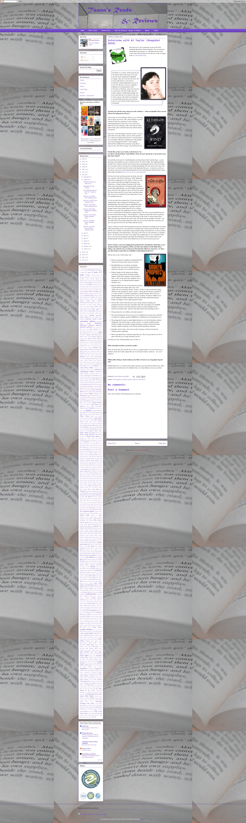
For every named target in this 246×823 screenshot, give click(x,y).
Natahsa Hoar (99, 553)
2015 (83, 252)
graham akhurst (92, 427)
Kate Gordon (96, 480)
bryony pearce (83, 344)
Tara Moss (92, 676)
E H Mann (88, 395)
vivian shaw (89, 701)
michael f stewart (88, 541)
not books (87, 566)
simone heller (98, 644)
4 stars (95, 272)
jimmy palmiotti (96, 458)
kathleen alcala (83, 485)
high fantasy (92, 432)
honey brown (83, 436)
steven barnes (87, 661)
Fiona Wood (89, 412)
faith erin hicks (98, 408)
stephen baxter (85, 659)
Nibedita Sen (90, 559)
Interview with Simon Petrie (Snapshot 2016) (90, 205)
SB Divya (83, 627)
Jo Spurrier (87, 460)
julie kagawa (85, 469)
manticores (82, 517)
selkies (95, 633)
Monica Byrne (89, 548)
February (86, 246)
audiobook (88, 319)
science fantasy (97, 627)
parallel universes (91, 570)
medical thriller (87, 533)
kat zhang (85, 480)
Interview (136, 379)
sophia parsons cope (97, 650)
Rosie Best (93, 612)
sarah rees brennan (95, 623)
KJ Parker (82, 496)
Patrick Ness (99, 574)
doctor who (95, 391)
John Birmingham (84, 464)
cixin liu (94, 362)
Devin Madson (91, 388)
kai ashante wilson (94, 474)
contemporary (98, 369)
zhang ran (84, 717)
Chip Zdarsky (98, 356)
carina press (83, 345)
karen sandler (83, 478)
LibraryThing (83, 89)
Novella (92, 566)
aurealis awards (97, 319)
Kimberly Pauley (88, 495)
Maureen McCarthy (94, 530)
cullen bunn (82, 377)
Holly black (99, 434)
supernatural (91, 668)
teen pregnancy (98, 677)
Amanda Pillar (90, 301)
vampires (91, 698)
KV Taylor (85, 500)
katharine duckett (87, 484)
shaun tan (86, 637)
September (87, 177)
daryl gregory (91, 380)
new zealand (98, 557)
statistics (99, 654)
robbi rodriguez (87, 607)
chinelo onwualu (90, 356)
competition (82, 369)
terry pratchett (98, 679)
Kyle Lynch (91, 500)
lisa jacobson (83, 509)
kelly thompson (89, 491)
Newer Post (112, 443)
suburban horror (88, 665)
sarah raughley (87, 623)
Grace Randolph (84, 427)
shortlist (88, 641)
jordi (97, 465)
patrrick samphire (84, 576)
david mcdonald (83, 382)
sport (85, 653)
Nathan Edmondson (85, 555)
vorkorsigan (98, 701)
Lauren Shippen (90, 504)
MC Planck (87, 531)
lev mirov (97, 506)
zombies (94, 717)
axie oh (95, 327)
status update (84, 655)
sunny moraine (98, 666)
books (81, 336)
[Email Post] (133, 376)
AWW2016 (83, 327)
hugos (93, 436)
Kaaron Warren (94, 473)
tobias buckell (96, 687)
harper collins (98, 431)
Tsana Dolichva (95, 40)
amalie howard (98, 297)
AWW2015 (99, 325)
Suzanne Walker (94, 670)
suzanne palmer (87, 670)
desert (86, 388)
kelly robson (91, 489)
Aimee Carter (98, 284)
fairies (86, 408)
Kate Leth (87, 482)
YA (95, 710)
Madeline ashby (98, 513)
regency (87, 599)
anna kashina (83, 313)
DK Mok (87, 391)
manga (100, 515)
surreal (81, 670)
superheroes (84, 668)
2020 (83, 164)
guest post (87, 429)
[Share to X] (141, 377)
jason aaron (89, 447)
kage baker (87, 474)
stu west (87, 663)
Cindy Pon (86, 362)
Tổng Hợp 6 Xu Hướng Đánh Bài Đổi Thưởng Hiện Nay (90, 756)
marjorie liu (99, 524)
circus (90, 362)
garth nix (88, 420)
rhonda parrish (89, 601)
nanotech (85, 551)
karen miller (99, 476)
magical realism (85, 515)
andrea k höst (98, 306)
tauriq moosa (98, 676)
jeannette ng (82, 451)
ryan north (82, 616)
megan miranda (89, 535)
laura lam (99, 502)
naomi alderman (90, 551)
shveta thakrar (94, 641)
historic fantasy (84, 434)
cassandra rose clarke (93, 349)
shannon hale (87, 635)
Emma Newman (97, 402)
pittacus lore (83, 583)
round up (99, 612)
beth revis (91, 333)
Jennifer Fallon (93, 453)
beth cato (86, 333)
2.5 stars (85, 270)
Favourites (106, 30)
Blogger (142, 819)
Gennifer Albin (88, 421)
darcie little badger (88, 379)
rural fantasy (95, 614)
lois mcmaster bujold (87, 511)
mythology (87, 550)
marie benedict (89, 520)
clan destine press (92, 364)
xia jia (88, 711)
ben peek (99, 331)
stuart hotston (93, 663)
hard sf (92, 431)
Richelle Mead (91, 603)
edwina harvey (87, 397)
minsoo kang (83, 546)
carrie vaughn (87, 347)
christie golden (83, 360)
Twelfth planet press (92, 694)
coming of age (98, 367)
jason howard (95, 447)
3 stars (82, 272)
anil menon (86, 311)
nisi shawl (85, 563)
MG (98, 539)
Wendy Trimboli (86, 707)
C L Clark (90, 344)
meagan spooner (94, 531)
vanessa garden (83, 699)
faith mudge (82, 410)
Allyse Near (96, 293)
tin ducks (97, 685)
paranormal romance (85, 572)
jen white (100, 451)
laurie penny (97, 504)
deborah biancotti (86, 384)
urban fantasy (89, 696)
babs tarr (100, 327)
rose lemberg (86, 612)
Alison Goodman (90, 293)
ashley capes (92, 317)
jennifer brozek (84, 453)
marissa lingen (92, 524)
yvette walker (91, 715)
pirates (100, 581)
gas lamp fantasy (97, 420)
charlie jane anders (97, 353)
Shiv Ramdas (95, 639)
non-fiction (99, 565)
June (85, 235)
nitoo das (91, 563)
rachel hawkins (89, 588)
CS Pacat (100, 375)
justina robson (98, 469)
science (89, 627)
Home (82, 30)
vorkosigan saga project (87, 703)
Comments (85, 60)
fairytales (91, 408)
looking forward (98, 511)
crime (95, 375)
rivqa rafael (91, 605)
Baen (81, 329)
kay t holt (91, 487)
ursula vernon (98, 696)
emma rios (82, 404)
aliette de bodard (93, 291)
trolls (100, 692)
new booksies (90, 557)
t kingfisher (86, 672)
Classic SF (99, 364)
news (81, 559)
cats (101, 351)
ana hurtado (89, 304)
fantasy (89, 410)
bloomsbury (82, 334)
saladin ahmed (98, 616)
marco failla (89, 517)
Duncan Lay (98, 393)
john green (96, 464)
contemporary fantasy (87, 371)
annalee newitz (84, 315)
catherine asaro (87, 351)
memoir (81, 539)
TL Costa (90, 687)
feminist (94, 410)
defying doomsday (87, 386)
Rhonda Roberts (98, 601)
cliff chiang (83, 366)
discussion (99, 390)
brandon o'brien (87, 336)
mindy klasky (98, 544)
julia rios (96, 467)
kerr (81, 493)
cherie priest (98, 355)
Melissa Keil (88, 537)
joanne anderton (95, 460)
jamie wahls (93, 445)
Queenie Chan (98, 585)
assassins (82, 319)
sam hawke (93, 618)
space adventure (84, 652)
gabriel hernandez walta (89, 418)
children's (82, 356)
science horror (96, 629)
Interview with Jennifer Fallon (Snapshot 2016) (89, 216)
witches (82, 711)
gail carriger (98, 418)
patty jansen (92, 576)
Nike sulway (86, 561)
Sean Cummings (88, 631)
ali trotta (85, 289)
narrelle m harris (91, 553)
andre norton (83, 306)
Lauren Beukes (83, 504)
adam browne (94, 280)
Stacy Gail (94, 653)
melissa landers (95, 537)
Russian (100, 614)
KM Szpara (95, 496)
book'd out (85, 726)
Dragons (91, 393)
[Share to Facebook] (143, 377)
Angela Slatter (83, 310)
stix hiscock (94, 661)
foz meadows (96, 412)
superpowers (98, 668)
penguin (94, 577)
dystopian (82, 395)
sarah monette (95, 621)
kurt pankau (87, 498)
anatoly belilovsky (97, 304)
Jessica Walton (96, 456)
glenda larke (86, 425)
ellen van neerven (96, 400)
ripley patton (99, 603)
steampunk (99, 655)
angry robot (95, 310)
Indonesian (88, 440)
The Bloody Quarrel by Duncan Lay (89, 182)
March (86, 243)
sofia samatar (89, 648)
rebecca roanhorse (97, 596)
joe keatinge (92, 462)
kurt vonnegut (94, 498)
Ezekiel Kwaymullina (96, 406)
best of (81, 333)
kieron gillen (85, 493)
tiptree (85, 687)
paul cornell (82, 577)
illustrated (82, 440)
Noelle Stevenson (90, 565)
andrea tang (82, 308)
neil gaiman (99, 555)
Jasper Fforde (93, 449)
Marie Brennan (98, 520)
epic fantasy (95, 404)
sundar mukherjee (87, 666)
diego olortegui (98, 388)
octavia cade (99, 566)
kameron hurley (87, 476)
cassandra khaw (84, 349)
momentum (83, 548)
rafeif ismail (95, 590)
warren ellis (83, 705)
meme (100, 537)
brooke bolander (98, 342)
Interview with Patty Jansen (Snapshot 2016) (88, 222)
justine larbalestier (85, 471)
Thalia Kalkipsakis (84, 681)
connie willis (89, 369)
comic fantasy (84, 367)
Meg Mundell (94, 533)
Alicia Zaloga (96, 289)
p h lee (100, 568)
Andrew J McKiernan (91, 308)
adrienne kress (83, 284)
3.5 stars (88, 272)
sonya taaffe (88, 650)
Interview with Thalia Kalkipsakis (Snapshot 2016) (90, 210)
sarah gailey (88, 621)
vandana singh (98, 698)
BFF (100, 333)
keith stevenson (98, 487)
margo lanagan (98, 517)
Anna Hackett (98, 311)
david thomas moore (92, 382)
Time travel (90, 685)
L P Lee (85, 502)
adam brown (87, 280)
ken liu (95, 491)
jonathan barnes (92, 465)
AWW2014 (91, 325)
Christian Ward (98, 358)
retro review (83, 601)
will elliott (90, 709)
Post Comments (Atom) (141, 450)
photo (81, 581)
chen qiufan (91, 355)
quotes (85, 587)
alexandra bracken (88, 288)
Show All (100, 760)
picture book (87, 581)
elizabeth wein (88, 401)
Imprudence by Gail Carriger (88, 187)
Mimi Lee (93, 544)
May (85, 238)
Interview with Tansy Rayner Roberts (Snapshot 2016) (89, 228)
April (85, 241)
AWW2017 (90, 327)
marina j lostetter (93, 522)
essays (87, 406)
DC (98, 382)
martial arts (90, 526)
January (86, 249)
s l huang (87, 616)
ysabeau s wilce (83, 715)
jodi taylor (86, 462)
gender (81, 421)
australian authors (127, 379)
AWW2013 (83, 325)
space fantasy (94, 652)
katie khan (85, 487)
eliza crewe (88, 399)
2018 (83, 169)
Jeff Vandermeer (89, 451)
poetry (95, 583)
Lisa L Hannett (89, 509)
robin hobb (85, 611)
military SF (87, 544)
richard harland (83, 603)
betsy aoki (96, 333)
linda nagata (92, 507)
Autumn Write (86, 748)
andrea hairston (90, 306)
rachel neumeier (98, 588)
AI (93, 284)
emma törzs (88, 404)
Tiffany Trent (83, 685)
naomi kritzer (98, 552)
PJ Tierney (90, 583)
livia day (99, 509)
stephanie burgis (84, 657)
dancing (97, 377)
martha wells (83, 526)
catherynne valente (95, 351)
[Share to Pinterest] (144, 377)
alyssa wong (83, 297)
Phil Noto (92, 579)
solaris (96, 648)
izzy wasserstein (93, 443)
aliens (86, 291)
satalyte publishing (88, 625)
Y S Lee (92, 711)
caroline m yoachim (91, 345)
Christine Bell (92, 360)
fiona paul (99, 410)
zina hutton (89, 717)
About (147, 30)
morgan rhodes (98, 548)
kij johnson (91, 493)
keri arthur (99, 491)
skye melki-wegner (94, 646)
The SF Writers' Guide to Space (128, 30)
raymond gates (96, 592)
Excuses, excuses (86, 750)
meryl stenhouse (93, 539)
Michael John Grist (97, 540)
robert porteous (94, 609)
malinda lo (94, 515)
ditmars (82, 391)
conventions (91, 373)
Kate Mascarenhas (94, 482)
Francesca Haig (87, 414)
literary (95, 509)
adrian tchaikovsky (97, 282)
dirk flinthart (88, 390)
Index (156, 30)
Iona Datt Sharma (94, 442)
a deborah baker (95, 275)
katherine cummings (97, 484)
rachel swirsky (83, 590)
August (86, 179)
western (82, 709)
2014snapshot (91, 270)
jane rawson (99, 445)
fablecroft (82, 408)
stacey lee (88, 653)
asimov (100, 317)
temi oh (91, 679)
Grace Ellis (99, 425)
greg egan (99, 427)
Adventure (89, 284)
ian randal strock (89, 438)
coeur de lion (89, 365)
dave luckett (99, 380)
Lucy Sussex (90, 513)
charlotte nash (83, 355)
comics (91, 367)
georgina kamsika (84, 423)
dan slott (93, 377)
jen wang (95, 451)
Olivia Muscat (83, 568)
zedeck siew (97, 715)
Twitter (82, 80)
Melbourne (82, 537)
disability (93, 390)
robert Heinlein (87, 609)
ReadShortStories (91, 594)
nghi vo (85, 559)
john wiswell (85, 465)
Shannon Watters (95, 635)
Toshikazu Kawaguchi (96, 690)
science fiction (86, 629)
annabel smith (98, 313)
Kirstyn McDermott (97, 495)
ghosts (96, 423)
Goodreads (83, 83)
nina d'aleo (96, 561)
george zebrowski (97, 421)
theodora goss (93, 681)
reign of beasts (93, 599)
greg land (82, 429)
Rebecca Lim (88, 596)
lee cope (86, 506)
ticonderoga (99, 683)
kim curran (96, 493)
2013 (83, 257)
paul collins (99, 576)
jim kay (86, 458)
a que (98, 277)
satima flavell (96, 625)
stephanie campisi (93, 657)
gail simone (83, 420)
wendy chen (95, 705)
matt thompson (98, 528)
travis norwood (88, 692)
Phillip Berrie (99, 579)
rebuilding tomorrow (96, 598)
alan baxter (85, 286)
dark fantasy (95, 379)
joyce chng (91, 467)
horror (89, 436)
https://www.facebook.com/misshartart (133, 172)
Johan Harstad (98, 462)
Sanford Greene (94, 620)
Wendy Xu (92, 707)
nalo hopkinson (94, 550)
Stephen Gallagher (94, 659)
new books (82, 557)
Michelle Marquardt (93, 542)
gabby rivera (94, 416)
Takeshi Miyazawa (94, 674)
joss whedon (85, 467)
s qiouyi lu (92, 616)
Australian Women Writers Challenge (90, 742)
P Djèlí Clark (94, 568)
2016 (83, 174)
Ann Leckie (92, 311)
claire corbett (99, 362)
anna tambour (90, 313)
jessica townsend (89, 456)
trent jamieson (95, 692)
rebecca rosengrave (84, 598)
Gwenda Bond (93, 429)
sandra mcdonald (84, 620)
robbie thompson (95, 607)
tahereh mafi (86, 674)
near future (93, 555)
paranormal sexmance (96, 572)
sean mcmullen (96, 631)
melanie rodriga (98, 535)
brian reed (96, 340)
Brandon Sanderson (97, 336)
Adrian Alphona (88, 282)
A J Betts (85, 277)
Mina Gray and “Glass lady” (89, 745)
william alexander (97, 709)
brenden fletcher (92, 338)
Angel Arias (99, 308)
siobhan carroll (83, 646)
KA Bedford (87, 473)
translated (82, 692)
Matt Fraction (91, 528)
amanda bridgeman (84, 299)
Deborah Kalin (94, 384)
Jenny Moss (87, 454)
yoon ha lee (98, 713)
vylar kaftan (99, 703)
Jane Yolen (83, 447)
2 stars (81, 270)
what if (86, 709)
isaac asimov (87, 443)
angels (89, 310)
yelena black (91, 713)
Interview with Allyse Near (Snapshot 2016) (90, 197)
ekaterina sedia (94, 397)
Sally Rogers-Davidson (85, 618)
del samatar (95, 386)
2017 (83, 172)
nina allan (92, 561)
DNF (91, 391)
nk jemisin (95, 563)
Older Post (162, 443)
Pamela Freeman (83, 570)
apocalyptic (99, 315)
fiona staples (83, 412)
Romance (94, 611)
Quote (81, 587)
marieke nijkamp (84, 522)
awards (89, 323)
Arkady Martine (84, 317)
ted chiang (91, 677)
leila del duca (91, 506)
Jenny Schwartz (94, 454)
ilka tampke (99, 438)
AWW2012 (98, 323)
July (85, 233)
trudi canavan (83, 694)
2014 (83, 255)
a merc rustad (94, 277)
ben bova (94, 331)
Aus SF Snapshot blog (139, 55)
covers (92, 375)
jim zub (91, 458)
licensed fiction (85, 507)
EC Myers (97, 395)
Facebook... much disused (87, 95)
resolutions (99, 599)
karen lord (93, 476)
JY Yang (93, 471)
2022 (83, 159)
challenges (82, 353)
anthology (91, 315)
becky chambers (94, 329)
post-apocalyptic (89, 585)
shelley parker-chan (87, 639)
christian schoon (90, 358)
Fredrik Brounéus (96, 414)
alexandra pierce (96, 288)
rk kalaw (97, 605)
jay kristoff (99, 449)
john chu (91, 464)
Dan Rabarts (88, 377)
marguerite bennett (84, 518)
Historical (92, 434)
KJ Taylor (142, 379)
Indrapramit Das (94, 440)
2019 (83, 167)
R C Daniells (90, 586)
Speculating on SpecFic (89, 754)
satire (100, 625)
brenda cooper (83, 338)
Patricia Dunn (92, 574)
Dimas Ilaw (82, 390)
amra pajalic (97, 302)
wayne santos (89, 705)
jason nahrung (86, 449)
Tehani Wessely (84, 679)
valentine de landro (84, 698)
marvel (96, 526)
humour (97, 436)
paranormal (99, 570)
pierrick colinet (94, 581)
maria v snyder (93, 519)
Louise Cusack (83, 513)
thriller (94, 683)
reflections (82, 600)
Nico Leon (95, 559)
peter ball (82, 579)
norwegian (82, 566)
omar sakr (89, 568)
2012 (83, 260)
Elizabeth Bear (94, 399)
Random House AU (88, 592)
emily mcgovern (87, 402)
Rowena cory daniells (85, 614)
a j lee (89, 277)
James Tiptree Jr (86, 445)
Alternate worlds (98, 295)
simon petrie (90, 644)
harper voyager (84, 432)
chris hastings (83, 358)
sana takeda (99, 618)
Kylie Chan (97, 500)
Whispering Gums (87, 733)
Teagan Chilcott (83, 677)
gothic (94, 425)
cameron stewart (98, 344)
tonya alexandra (91, 688)
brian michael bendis (89, 340)
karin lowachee (89, 478)
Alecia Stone (92, 286)
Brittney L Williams (89, 342)
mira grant (91, 546)
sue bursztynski (96, 665)
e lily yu (93, 395)
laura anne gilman (92, 502)
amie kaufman (90, 302)
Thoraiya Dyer (88, 683)
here (146, 51)
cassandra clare (97, 347)
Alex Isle (97, 286)
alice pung (90, 289)
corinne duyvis (87, 375)
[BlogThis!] (139, 377)
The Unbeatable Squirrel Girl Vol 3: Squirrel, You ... (90, 191)
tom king (85, 688)
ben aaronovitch (88, 331)
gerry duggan (92, 423)
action (97, 279)
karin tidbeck (97, 478)
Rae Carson (89, 590)
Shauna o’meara (93, 637)
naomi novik (83, 553)
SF (98, 633)
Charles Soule (89, 353)
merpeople (86, 539)
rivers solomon (84, 605)
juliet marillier (92, 469)
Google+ (82, 92)
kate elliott (90, 480)
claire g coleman (84, 364)
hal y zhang (86, 431)
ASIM (96, 317)
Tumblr (82, 86)
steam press (92, 655)
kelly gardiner (83, 489)
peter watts (87, 579)
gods (91, 425)
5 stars (87, 275)
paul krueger (89, 577)
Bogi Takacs (98, 334)
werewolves (98, 707)
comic (100, 365)
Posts (83, 57)
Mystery (82, 550)
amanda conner (93, 299)
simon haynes (93, 643)
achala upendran (90, 278)
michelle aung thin (84, 542)
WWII (85, 711)
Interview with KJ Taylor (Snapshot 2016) (90, 201)
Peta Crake (99, 577)
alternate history (89, 295)
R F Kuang (95, 586)
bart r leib (86, 329)
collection (95, 366)
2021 (83, 161)
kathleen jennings (92, 486)
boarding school (90, 334)
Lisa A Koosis (99, 507)
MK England (98, 546)
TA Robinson (93, 672)
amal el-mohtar (90, 297)
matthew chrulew (84, 530)
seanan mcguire (89, 633)
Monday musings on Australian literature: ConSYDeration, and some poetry (90, 736)
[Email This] (137, 377)
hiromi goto (99, 432)
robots (90, 611)
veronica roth (91, 699)
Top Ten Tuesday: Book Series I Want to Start (90, 728)
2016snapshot (117, 379)
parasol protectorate (84, 574)
